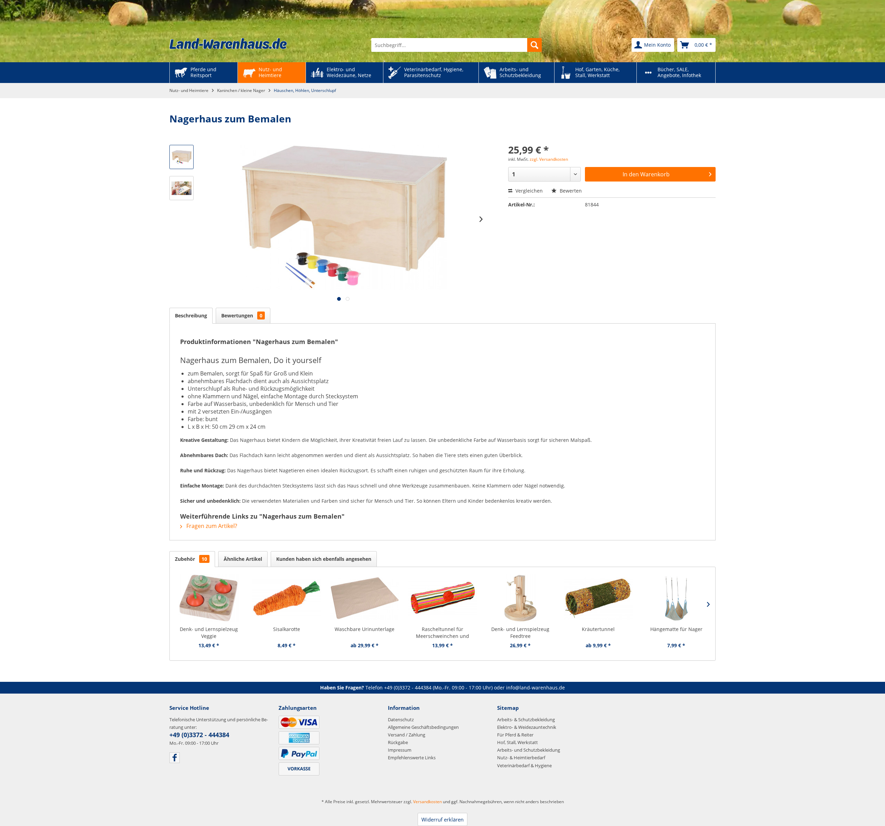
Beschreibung (191, 315)
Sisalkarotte (286, 629)
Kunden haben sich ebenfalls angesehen (323, 559)
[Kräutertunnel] (598, 598)
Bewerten (570, 190)
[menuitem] (456, 45)
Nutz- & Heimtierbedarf (521, 757)
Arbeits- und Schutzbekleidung (528, 750)
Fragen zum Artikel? (211, 526)
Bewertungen (241, 315)
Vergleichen (528, 190)
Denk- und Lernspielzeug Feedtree (520, 632)
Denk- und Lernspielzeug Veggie (209, 632)
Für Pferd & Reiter (515, 735)
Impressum (399, 750)
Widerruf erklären (442, 819)
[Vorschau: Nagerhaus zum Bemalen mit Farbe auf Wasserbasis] (181, 157)
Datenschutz (401, 719)
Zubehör (191, 559)
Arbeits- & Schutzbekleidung (526, 719)
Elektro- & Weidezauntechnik (526, 727)
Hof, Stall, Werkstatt (517, 742)
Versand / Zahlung (406, 735)
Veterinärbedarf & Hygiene (524, 765)
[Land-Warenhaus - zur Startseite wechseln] (228, 43)
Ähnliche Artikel (243, 559)
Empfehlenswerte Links (412, 757)
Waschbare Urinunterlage (364, 629)
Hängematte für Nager (676, 629)
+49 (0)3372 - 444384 (407, 687)
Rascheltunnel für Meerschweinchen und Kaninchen (442, 633)
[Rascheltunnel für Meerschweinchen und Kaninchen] (442, 598)
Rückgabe (398, 742)
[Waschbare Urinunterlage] (364, 598)
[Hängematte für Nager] (676, 598)
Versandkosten (427, 802)
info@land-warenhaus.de (535, 687)
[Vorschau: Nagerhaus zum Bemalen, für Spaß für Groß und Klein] (181, 188)
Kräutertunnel (598, 629)
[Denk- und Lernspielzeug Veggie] (208, 598)
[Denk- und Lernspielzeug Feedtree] (520, 598)
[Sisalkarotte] (286, 598)
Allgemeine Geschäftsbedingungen (423, 727)
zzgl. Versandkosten (549, 159)
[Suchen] (534, 45)
